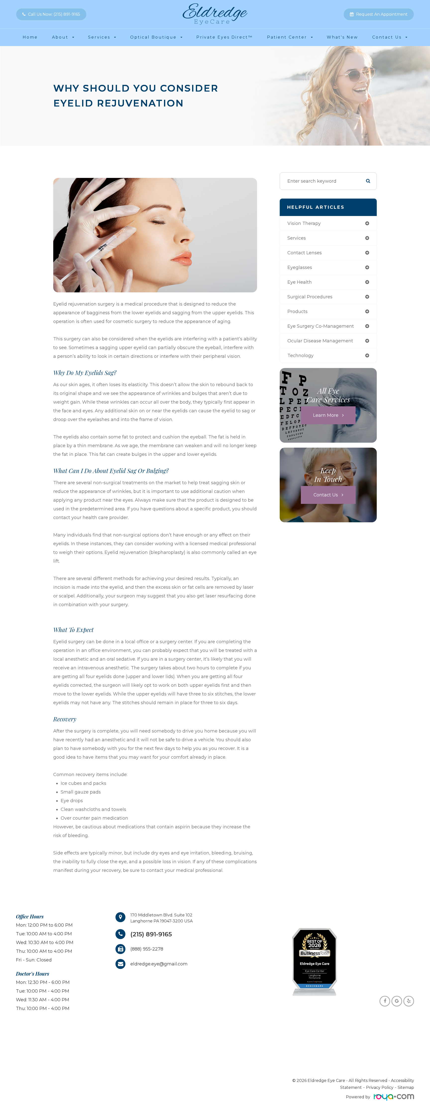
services (296, 238)
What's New (342, 37)
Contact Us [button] (387, 37)
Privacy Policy (379, 1087)
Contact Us (326, 494)
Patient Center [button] (287, 37)
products (297, 311)
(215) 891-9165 (151, 934)
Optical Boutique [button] (153, 37)
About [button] (60, 37)
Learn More (325, 415)
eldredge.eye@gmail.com (159, 964)
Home (30, 37)
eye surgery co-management (320, 326)
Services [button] (99, 37)
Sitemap (406, 1087)
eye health (299, 282)
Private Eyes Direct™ (224, 37)
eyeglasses (299, 267)
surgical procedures (309, 297)
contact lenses (304, 253)
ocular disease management (320, 341)
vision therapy (304, 223)
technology (300, 355)
